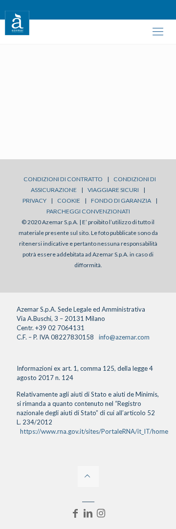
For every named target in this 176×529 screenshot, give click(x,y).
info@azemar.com (124, 337)
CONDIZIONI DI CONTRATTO (63, 179)
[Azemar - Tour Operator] (17, 22)
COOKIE (68, 200)
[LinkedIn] (88, 513)
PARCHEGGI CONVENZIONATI (88, 211)
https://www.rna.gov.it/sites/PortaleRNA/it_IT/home (94, 431)
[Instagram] (101, 513)
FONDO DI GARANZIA (121, 200)
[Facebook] (75, 513)
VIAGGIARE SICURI (113, 189)
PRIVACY (34, 200)
